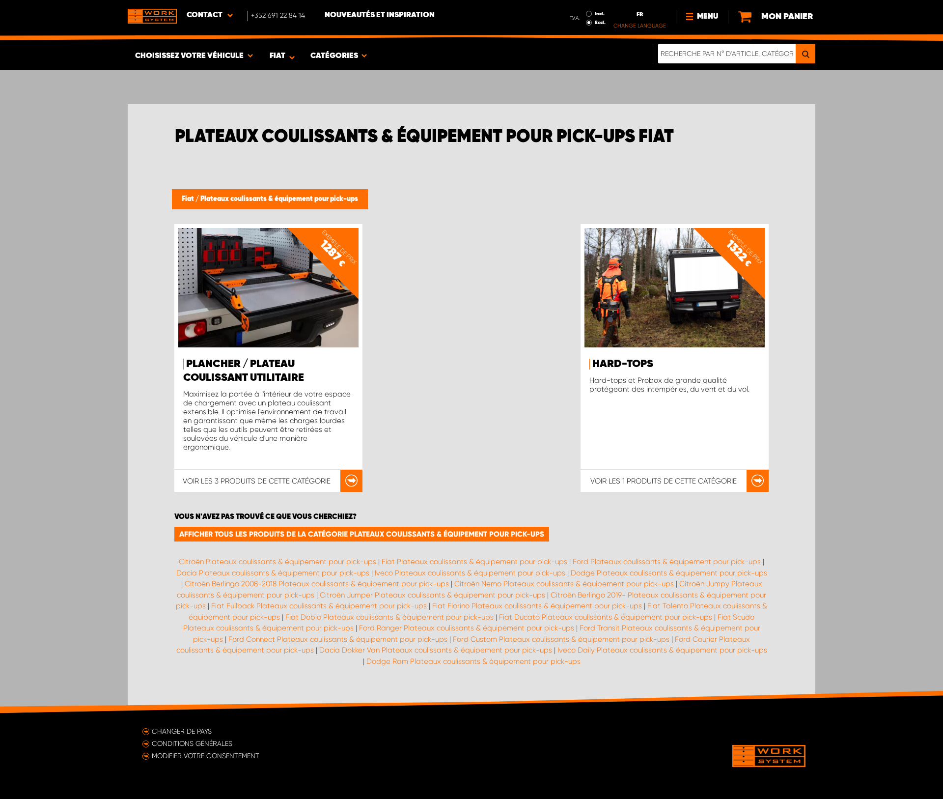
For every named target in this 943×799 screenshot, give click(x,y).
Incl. (600, 13)
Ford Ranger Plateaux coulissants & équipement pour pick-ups (466, 628)
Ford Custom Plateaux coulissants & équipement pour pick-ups (561, 639)
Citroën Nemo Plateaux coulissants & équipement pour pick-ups (564, 583)
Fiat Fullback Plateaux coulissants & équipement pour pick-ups (319, 605)
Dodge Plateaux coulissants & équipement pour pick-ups (669, 573)
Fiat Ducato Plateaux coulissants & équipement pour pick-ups (605, 617)
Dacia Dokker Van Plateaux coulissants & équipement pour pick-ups (435, 650)
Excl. (600, 22)
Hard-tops (622, 364)
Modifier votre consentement (205, 756)
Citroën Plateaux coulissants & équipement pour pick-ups (277, 561)
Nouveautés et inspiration (380, 15)
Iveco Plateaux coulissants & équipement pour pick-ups (470, 573)
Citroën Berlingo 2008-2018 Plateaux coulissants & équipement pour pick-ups (317, 583)
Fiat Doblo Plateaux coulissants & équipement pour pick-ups (389, 617)
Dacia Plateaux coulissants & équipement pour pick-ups (272, 573)
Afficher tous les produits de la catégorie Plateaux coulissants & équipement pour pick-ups (361, 534)
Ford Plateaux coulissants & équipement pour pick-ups (667, 561)
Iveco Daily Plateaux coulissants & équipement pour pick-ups (662, 650)
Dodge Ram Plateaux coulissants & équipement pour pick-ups (473, 661)
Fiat (188, 199)
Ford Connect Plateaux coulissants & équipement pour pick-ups (337, 639)
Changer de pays (182, 731)
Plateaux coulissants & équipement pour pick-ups (279, 199)
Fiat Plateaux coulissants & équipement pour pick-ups (474, 561)
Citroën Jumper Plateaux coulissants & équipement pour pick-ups (432, 595)
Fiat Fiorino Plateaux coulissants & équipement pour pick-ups (537, 605)
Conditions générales (192, 743)
